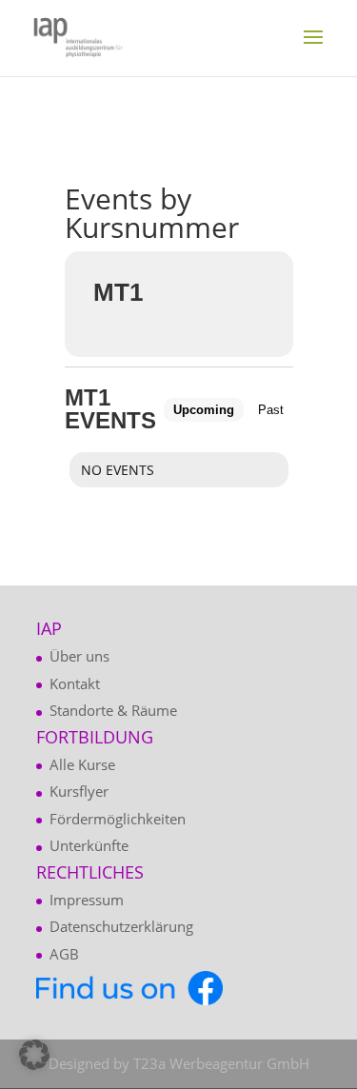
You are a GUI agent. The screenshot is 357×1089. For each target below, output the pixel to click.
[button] (34, 1054)
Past (271, 410)
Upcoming (203, 410)
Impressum (87, 899)
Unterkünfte (89, 845)
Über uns (79, 655)
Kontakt (75, 683)
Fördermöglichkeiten (118, 818)
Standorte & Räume (113, 710)
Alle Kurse (82, 764)
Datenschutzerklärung (121, 926)
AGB (64, 953)
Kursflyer (79, 791)
